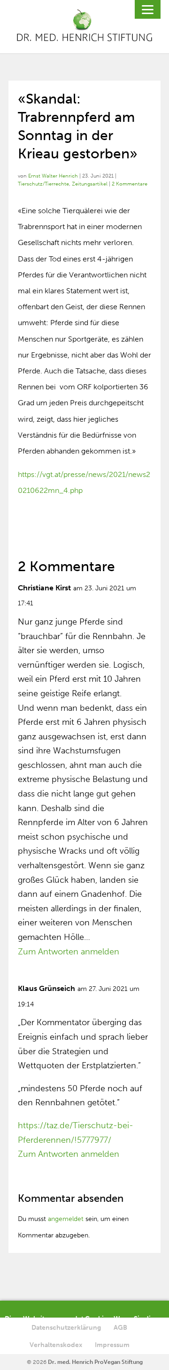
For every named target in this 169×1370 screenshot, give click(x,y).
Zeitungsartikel (90, 184)
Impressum (112, 1345)
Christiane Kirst (44, 587)
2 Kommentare (129, 184)
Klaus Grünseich (46, 988)
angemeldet (66, 1219)
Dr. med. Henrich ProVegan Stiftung (95, 1362)
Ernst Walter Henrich (53, 176)
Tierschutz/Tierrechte (43, 184)
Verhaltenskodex (56, 1345)
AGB (120, 1328)
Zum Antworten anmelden (68, 951)
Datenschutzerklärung (66, 1328)
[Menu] (148, 9)
